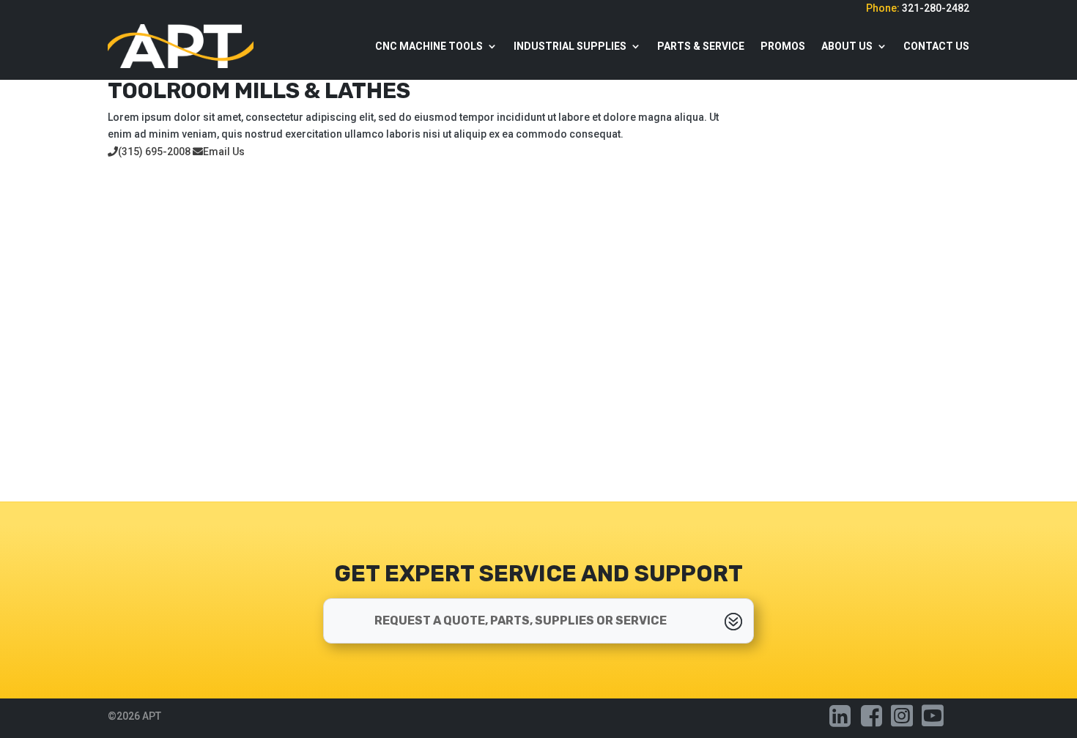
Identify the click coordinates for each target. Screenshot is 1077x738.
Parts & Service (700, 46)
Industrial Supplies (570, 46)
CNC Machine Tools (429, 46)
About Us (847, 46)
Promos (782, 46)
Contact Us (936, 46)
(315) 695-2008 (154, 151)
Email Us (224, 151)
